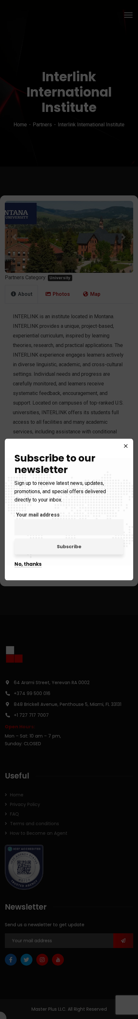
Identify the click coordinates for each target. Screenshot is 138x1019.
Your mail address (38, 515)
